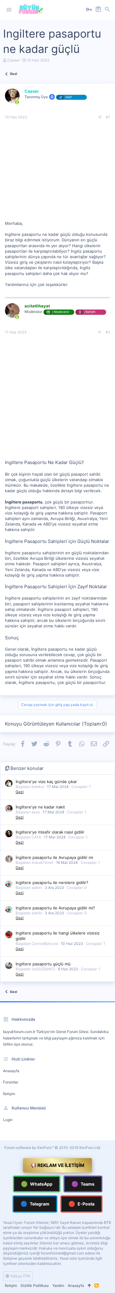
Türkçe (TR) (19, 1276)
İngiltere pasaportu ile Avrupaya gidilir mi (54, 857)
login (8, 1119)
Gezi (20, 792)
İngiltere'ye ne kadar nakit (40, 806)
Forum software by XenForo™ (52, 1147)
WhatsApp (36, 1184)
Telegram (35, 1204)
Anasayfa (11, 1070)
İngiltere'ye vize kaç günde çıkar (46, 781)
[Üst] (89, 1285)
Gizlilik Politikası (35, 1285)
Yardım (58, 1285)
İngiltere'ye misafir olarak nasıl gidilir (50, 832)
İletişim (9, 1093)
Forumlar (10, 1082)
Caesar (13, 60)
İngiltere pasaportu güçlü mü (43, 963)
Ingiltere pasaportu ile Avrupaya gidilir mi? (55, 907)
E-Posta (81, 1204)
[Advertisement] (57, 173)
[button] (9, 9)
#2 (107, 332)
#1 (108, 117)
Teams (82, 1184)
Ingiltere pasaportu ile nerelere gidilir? (52, 882)
